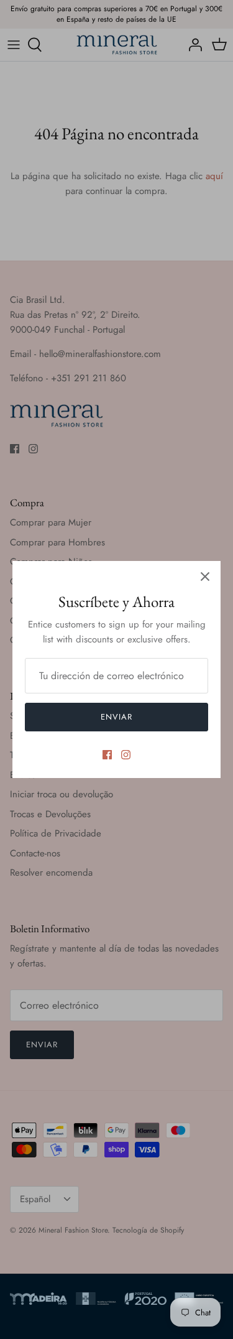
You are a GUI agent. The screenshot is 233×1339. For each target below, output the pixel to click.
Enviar (116, 717)
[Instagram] (125, 754)
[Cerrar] (205, 576)
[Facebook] (107, 754)
